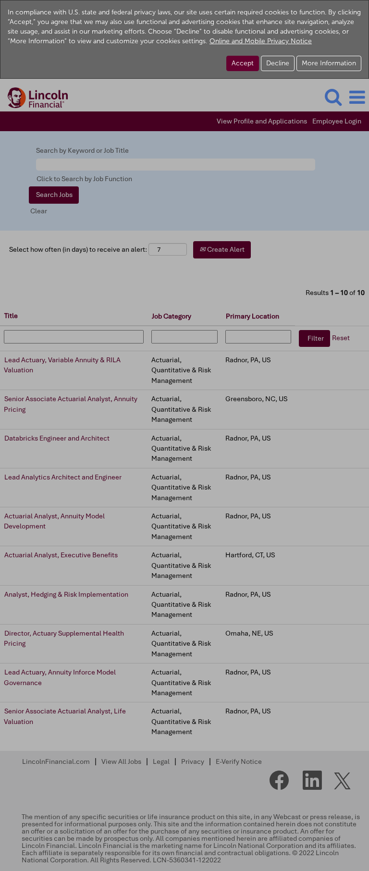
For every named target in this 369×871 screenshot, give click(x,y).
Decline (277, 63)
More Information (329, 63)
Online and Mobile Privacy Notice (260, 41)
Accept (243, 63)
